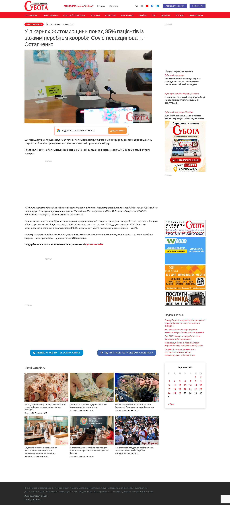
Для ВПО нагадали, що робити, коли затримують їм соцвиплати (88, 405)
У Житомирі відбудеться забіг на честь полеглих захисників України (134, 449)
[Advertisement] (91, 182)
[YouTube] (147, 6)
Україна (195, 93)
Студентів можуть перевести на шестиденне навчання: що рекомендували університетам (40, 450)
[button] (136, 6)
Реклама (101, 6)
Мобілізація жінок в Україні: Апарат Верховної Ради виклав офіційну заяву (134, 405)
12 (180, 385)
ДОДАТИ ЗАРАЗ (117, 131)
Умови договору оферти (36, 495)
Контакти (113, 6)
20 (185, 389)
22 (195, 389)
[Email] (141, 6)
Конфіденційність (33, 499)
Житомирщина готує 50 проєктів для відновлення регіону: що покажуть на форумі (89, 450)
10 (169, 385)
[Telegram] (157, 6)
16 (201, 385)
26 (180, 393)
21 (190, 389)
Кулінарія (169, 93)
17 (169, 389)
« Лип (171, 404)
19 (180, 389)
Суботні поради (182, 93)
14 (190, 385)
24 (169, 393)
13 (185, 385)
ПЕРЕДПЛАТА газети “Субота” (78, 6)
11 (174, 385)
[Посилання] (36, 6)
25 (174, 393)
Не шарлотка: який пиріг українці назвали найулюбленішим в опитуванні (185, 100)
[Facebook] (152, 6)
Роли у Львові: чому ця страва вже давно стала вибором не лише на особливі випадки (45, 407)
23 (201, 389)
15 (195, 385)
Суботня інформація (174, 75)
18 (174, 389)
